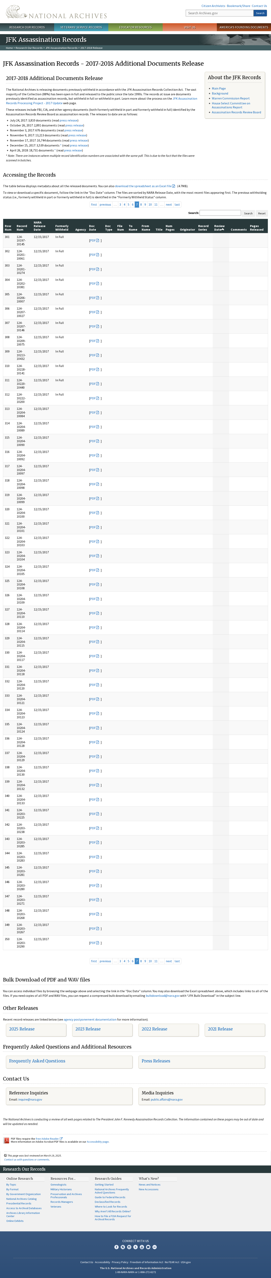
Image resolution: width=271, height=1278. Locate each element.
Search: (193, 213)
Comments (239, 229)
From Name (146, 227)
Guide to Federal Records (110, 1197)
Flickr (154, 1247)
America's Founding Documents (244, 27)
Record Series (203, 227)
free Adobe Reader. (48, 1138)
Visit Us (189, 27)
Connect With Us (135, 1241)
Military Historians (61, 1189)
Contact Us (259, 6)
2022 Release (154, 1029)
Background (220, 93)
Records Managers (62, 1202)
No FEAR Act (172, 1262)
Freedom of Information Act (146, 1262)
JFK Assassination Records (61, 48)
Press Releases (156, 1060)
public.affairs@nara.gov (167, 1099)
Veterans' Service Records (81, 27)
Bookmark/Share (238, 6)
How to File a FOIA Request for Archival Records (113, 1217)
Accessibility (102, 1262)
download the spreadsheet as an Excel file (143, 186)
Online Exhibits (15, 1221)
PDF (93, 240)
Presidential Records (18, 1203)
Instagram (129, 1247)
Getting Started (104, 1184)
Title (159, 229)
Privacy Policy (120, 1262)
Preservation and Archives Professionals (66, 1195)
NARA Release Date (39, 226)
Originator (187, 229)
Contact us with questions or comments (26, 1159)
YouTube (141, 1247)
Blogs (148, 1247)
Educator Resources (135, 27)
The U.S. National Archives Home (56, 11)
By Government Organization (23, 1194)
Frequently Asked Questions (37, 1060)
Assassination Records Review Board (236, 112)
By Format (12, 1189)
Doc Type (108, 227)
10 (150, 204)
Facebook (116, 1247)
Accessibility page (98, 1141)
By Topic (11, 1184)
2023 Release (88, 1029)
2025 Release (22, 1029)
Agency (80, 229)
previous (105, 204)
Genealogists (58, 1184)
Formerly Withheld (61, 227)
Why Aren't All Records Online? (113, 1211)
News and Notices (149, 1184)
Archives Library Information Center (23, 1214)
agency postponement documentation (90, 1019)
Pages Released (256, 227)
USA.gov (186, 1262)
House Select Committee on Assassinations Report (231, 105)
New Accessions (149, 1189)
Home (9, 48)
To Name (133, 227)
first (94, 204)
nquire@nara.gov (30, 1099)
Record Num (22, 227)
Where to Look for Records (111, 1206)
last (177, 204)
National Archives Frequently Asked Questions (112, 1190)
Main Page (219, 88)
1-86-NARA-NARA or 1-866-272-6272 (135, 1272)
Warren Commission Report (231, 98)
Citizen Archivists (213, 6)
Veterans (56, 1206)
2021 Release (220, 1029)
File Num (120, 227)
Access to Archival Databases (24, 1208)
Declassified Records (107, 1202)
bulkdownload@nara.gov (163, 996)
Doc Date (92, 227)
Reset (261, 213)
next (169, 204)
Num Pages (170, 227)
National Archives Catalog (21, 1199)
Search (260, 13)
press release (68, 120)
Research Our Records (27, 27)
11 (156, 204)
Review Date (219, 227)
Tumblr (135, 1247)
